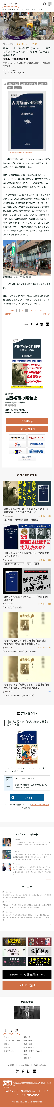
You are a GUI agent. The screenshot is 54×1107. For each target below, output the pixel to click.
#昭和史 (36, 564)
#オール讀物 (30, 652)
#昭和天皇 (16, 695)
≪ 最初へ (7, 314)
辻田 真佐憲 (13, 84)
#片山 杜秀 (7, 608)
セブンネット (17, 444)
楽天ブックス (36, 437)
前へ (12, 310)
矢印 (48, 879)
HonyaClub (36, 451)
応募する (21, 797)
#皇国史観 (17, 608)
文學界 (11, 1065)
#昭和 (29, 564)
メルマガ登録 (27, 985)
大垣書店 (27, 458)
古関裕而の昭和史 (28, 84)
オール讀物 (24, 1065)
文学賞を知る (29, 1048)
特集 (25, 1055)
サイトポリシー (9, 1037)
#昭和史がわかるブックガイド (14, 564)
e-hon (17, 451)
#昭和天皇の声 (18, 652)
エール (18, 88)
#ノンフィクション (18, 73)
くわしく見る (26, 429)
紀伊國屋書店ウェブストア (36, 444)
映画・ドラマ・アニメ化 (33, 1051)
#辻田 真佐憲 (8, 520)
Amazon (17, 437)
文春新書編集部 (20, 59)
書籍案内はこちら (27, 974)
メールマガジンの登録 (40, 805)
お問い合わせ (9, 1051)
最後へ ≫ (46, 314)
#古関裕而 (34, 520)
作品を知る (28, 1044)
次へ (42, 310)
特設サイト (28, 1058)
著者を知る (28, 1041)
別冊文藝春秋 (40, 1065)
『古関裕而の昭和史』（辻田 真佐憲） (20, 152)
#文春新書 (12, 70)
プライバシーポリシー (12, 1041)
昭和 (10, 88)
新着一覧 (27, 1037)
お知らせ (7, 1048)
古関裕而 (42, 84)
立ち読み (25, 421)
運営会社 (7, 1044)
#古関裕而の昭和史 (21, 520)
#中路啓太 (7, 652)
